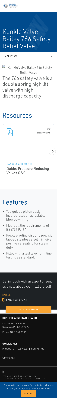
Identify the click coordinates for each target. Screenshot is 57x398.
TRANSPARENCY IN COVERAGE (18, 378)
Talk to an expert (28, 309)
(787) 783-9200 (16, 300)
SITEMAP (40, 378)
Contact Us (37, 348)
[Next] (52, 151)
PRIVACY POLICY (28, 376)
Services (22, 348)
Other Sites (8, 357)
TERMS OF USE (10, 376)
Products (8, 348)
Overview (11, 55)
